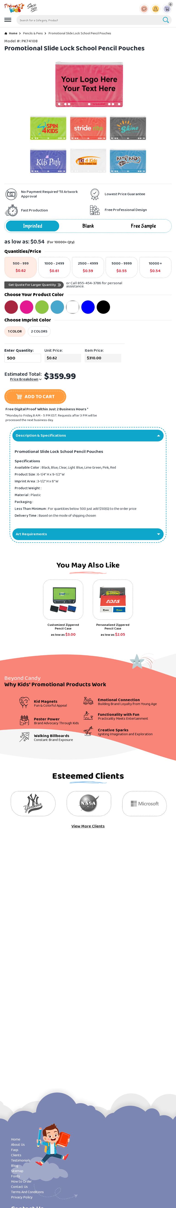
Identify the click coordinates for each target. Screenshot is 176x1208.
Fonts (15, 1176)
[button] (35, 396)
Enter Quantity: (18, 350)
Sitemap (17, 1171)
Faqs (14, 1150)
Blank (88, 226)
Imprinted (32, 226)
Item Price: (94, 350)
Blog (14, 1165)
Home (13, 33)
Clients (16, 1155)
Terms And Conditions (27, 1192)
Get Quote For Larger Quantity (32, 285)
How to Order (21, 1181)
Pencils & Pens (33, 33)
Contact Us (19, 1186)
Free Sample (143, 226)
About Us (18, 1144)
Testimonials (20, 1160)
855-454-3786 (89, 283)
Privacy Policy (22, 1197)
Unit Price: (53, 350)
